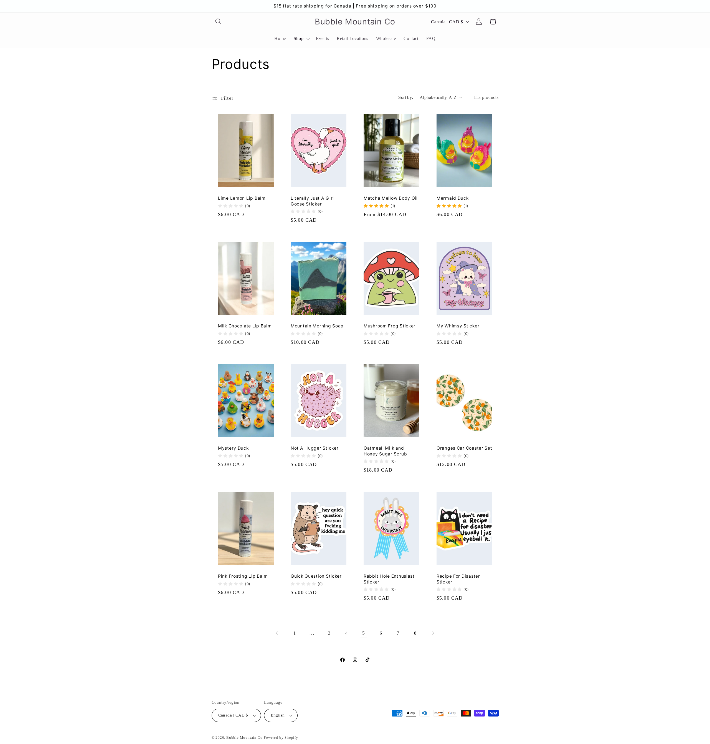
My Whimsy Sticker (458, 326)
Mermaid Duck (453, 198)
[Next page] (432, 633)
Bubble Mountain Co (244, 738)
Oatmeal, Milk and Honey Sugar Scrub (385, 451)
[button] (219, 22)
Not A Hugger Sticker (314, 448)
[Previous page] (277, 633)
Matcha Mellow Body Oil (391, 198)
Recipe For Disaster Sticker (458, 578)
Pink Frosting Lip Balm (243, 576)
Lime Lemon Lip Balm (242, 198)
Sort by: (405, 97)
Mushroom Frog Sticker (389, 326)
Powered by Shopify (281, 738)
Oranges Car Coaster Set (464, 448)
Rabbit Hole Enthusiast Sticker (389, 578)
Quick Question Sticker (316, 576)
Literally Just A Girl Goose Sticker (312, 201)
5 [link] (363, 633)
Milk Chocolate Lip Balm (245, 326)
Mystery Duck (233, 448)
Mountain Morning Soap (317, 326)
